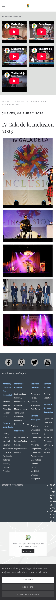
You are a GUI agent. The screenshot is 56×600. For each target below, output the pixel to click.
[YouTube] (47, 362)
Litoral (33, 467)
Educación (7, 409)
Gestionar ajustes (28, 594)
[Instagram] (21, 362)
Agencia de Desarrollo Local (48, 422)
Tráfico (37, 409)
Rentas (26, 424)
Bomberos (35, 394)
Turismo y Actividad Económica (48, 408)
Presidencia (19, 430)
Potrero (34, 401)
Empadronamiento (21, 401)
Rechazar (28, 587)
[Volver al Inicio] (28, 6)
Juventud (6, 441)
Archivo (17, 437)
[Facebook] (8, 362)
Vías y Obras (36, 459)
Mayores (6, 444)
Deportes (6, 405)
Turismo (47, 452)
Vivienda (34, 463)
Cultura (5, 433)
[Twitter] (34, 362)
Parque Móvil (36, 448)
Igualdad (6, 437)
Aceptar (28, 551)
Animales (6, 401)
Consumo (47, 441)
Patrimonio (18, 416)
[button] (3, 6)
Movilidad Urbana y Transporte (35, 475)
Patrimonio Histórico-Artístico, (7, 460)
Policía (33, 397)
